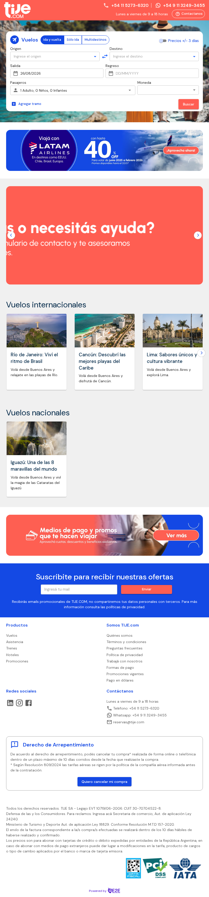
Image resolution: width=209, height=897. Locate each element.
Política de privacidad (125, 655)
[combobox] (52, 56)
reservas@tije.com (128, 722)
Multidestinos (96, 39)
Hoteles (12, 655)
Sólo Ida (73, 39)
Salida (15, 65)
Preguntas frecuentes (124, 648)
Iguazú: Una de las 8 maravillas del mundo (34, 466)
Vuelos (11, 635)
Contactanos (189, 13)
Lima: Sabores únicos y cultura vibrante (172, 358)
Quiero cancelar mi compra (104, 781)
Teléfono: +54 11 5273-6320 (136, 708)
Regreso (112, 65)
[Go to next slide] (198, 235)
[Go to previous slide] (11, 235)
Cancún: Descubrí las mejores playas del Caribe (102, 361)
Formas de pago (120, 667)
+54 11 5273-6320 (129, 5)
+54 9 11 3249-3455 (184, 5)
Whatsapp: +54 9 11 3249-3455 (140, 715)
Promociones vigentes (125, 674)
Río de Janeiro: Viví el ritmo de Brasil (34, 358)
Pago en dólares (120, 680)
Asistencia (14, 642)
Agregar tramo (29, 104)
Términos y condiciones (126, 642)
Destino (116, 48)
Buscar (188, 104)
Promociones (17, 661)
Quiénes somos (120, 635)
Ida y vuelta (52, 39)
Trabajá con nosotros (124, 661)
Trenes (11, 648)
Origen (15, 48)
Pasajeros (18, 82)
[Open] (95, 56)
